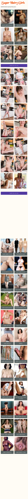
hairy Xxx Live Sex (14, 65)
